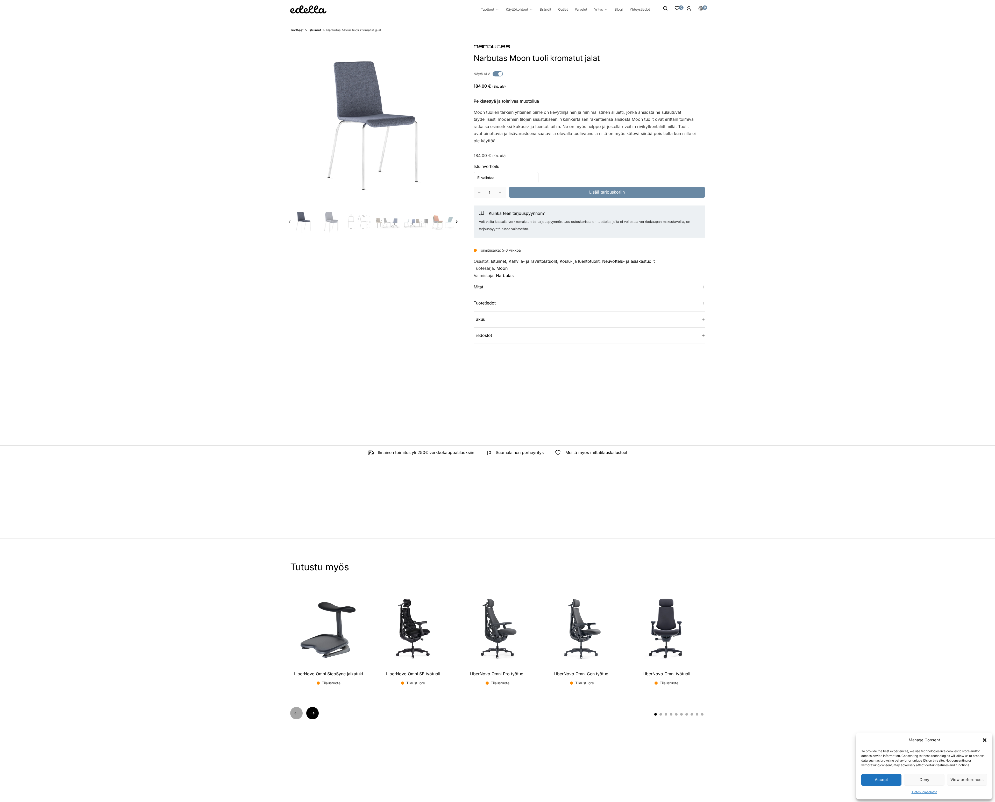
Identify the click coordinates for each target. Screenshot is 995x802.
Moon (502, 268)
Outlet (563, 9)
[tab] (655, 714)
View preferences (967, 779)
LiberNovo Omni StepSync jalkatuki (328, 673)
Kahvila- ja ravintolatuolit (533, 261)
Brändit (545, 9)
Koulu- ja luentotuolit (580, 261)
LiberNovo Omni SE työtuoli (413, 673)
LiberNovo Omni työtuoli (666, 673)
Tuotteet (487, 9)
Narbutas (505, 275)
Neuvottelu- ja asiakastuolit (628, 261)
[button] (984, 740)
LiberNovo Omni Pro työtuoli (497, 673)
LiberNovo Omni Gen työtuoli (582, 673)
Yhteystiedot (640, 9)
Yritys (598, 9)
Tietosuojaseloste (924, 792)
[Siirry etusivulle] (308, 9)
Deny (924, 779)
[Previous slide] (290, 222)
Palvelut (581, 9)
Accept (881, 779)
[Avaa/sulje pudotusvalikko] (497, 9)
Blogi (619, 9)
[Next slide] (456, 222)
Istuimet (498, 261)
